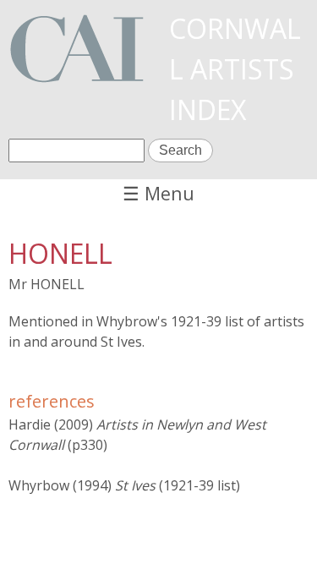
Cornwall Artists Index (235, 69)
